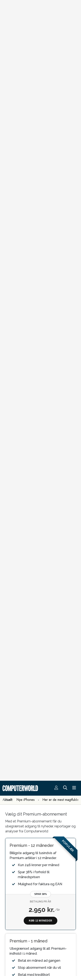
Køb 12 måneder (40, 920)
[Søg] (65, 788)
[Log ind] (56, 788)
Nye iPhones (25, 799)
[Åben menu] (74, 788)
